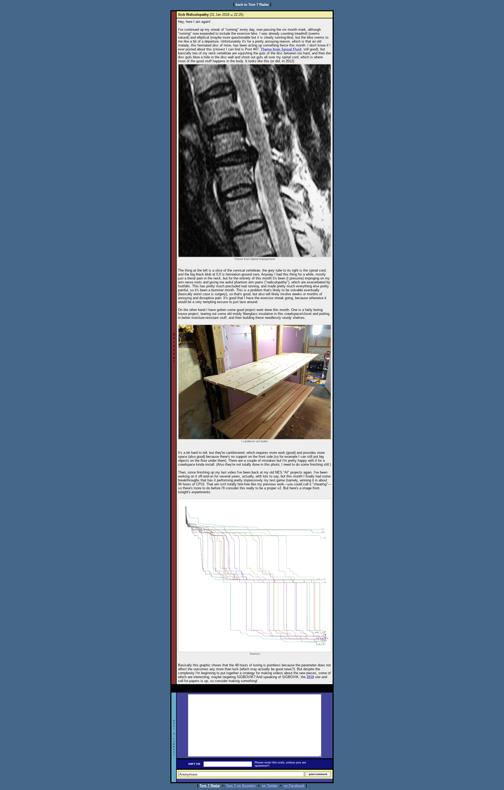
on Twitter (270, 786)
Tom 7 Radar (210, 786)
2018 (310, 677)
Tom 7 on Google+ (241, 786)
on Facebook (294, 786)
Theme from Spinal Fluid (281, 49)
